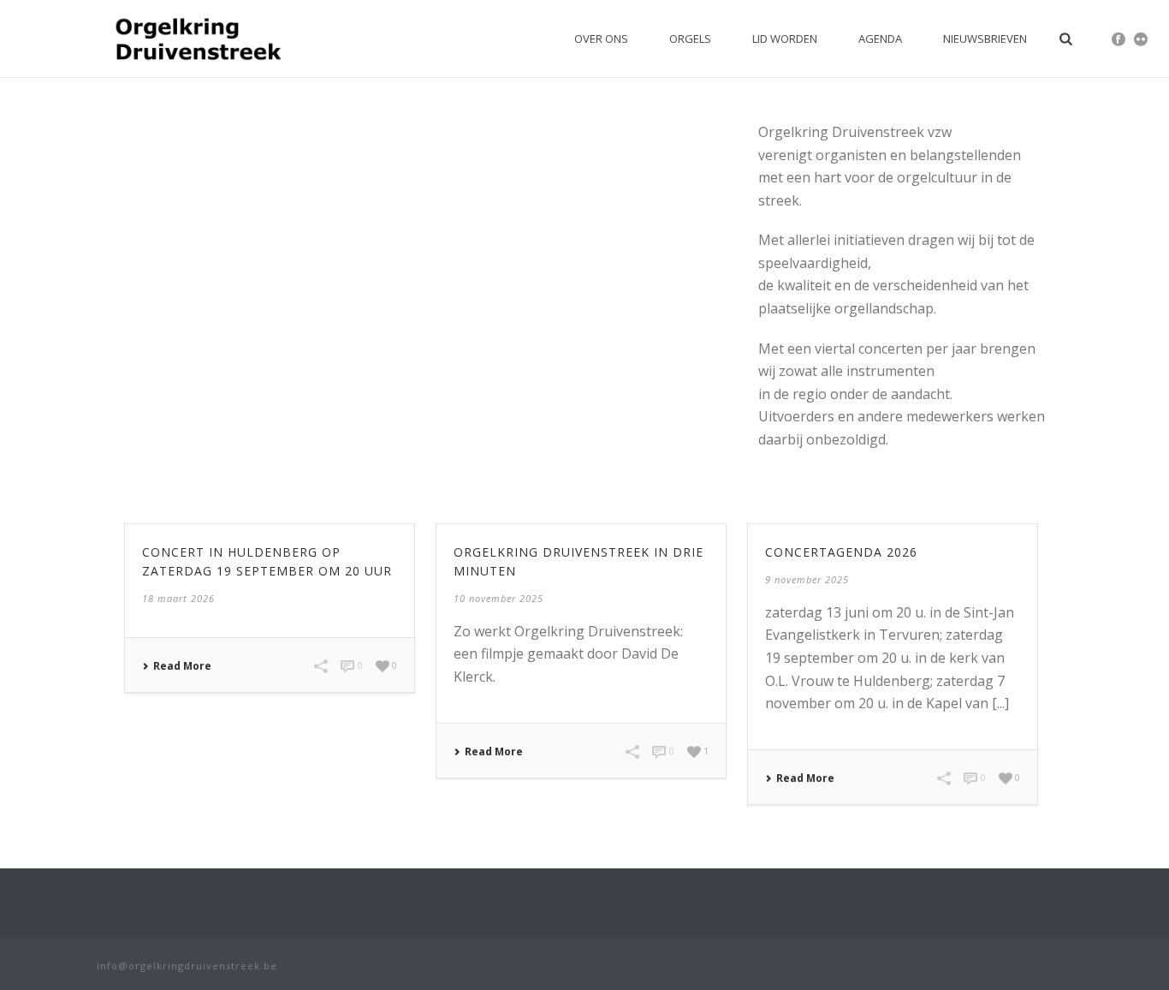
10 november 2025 (498, 598)
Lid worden (784, 38)
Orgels (690, 38)
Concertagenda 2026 (841, 552)
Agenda (880, 38)
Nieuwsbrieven (985, 38)
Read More (182, 666)
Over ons (601, 38)
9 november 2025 (807, 579)
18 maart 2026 (178, 598)
